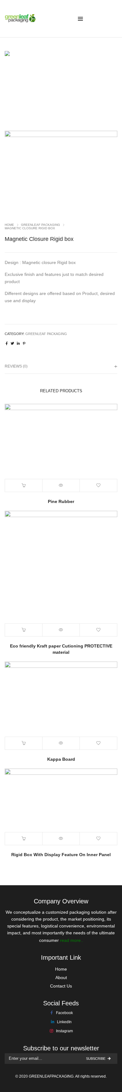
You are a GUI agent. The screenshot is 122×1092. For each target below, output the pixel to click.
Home (9, 224)
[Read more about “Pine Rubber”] (24, 485)
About (61, 977)
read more (70, 940)
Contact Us (61, 985)
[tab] (61, 366)
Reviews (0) (16, 366)
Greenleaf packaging (40, 224)
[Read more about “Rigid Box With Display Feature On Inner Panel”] (24, 838)
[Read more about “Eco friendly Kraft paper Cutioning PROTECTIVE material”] (24, 630)
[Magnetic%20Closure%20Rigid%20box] (7, 343)
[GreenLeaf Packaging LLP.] (20, 20)
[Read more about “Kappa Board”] (24, 743)
